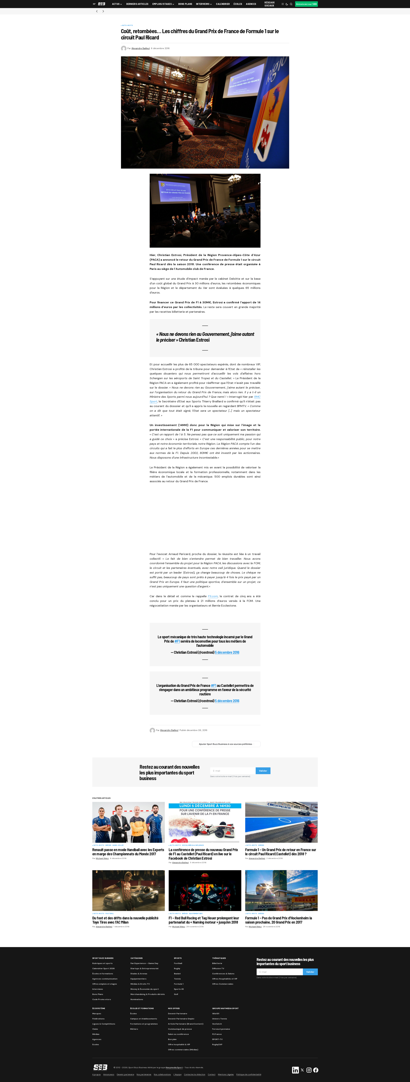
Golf (176, 994)
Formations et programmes (144, 1024)
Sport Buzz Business (102, 958)
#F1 (177, 641)
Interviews (97, 989)
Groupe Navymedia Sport (225, 1008)
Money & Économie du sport (144, 989)
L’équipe (177, 1074)
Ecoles (95, 1044)
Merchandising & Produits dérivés (147, 994)
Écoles (133, 1013)
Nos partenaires (144, 1074)
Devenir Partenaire (177, 1013)
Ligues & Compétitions (103, 1024)
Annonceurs (108, 1074)
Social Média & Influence (193, 845)
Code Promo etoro (101, 999)
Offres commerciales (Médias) (183, 1049)
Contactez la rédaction (194, 1074)
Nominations (136, 999)
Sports (178, 958)
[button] (94, 4)
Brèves (108, 845)
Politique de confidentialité (248, 1074)
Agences (96, 1039)
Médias (95, 1034)
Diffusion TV (218, 968)
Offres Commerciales (222, 984)
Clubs (95, 1029)
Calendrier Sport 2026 (103, 968)
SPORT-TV (217, 1039)
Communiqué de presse (180, 1029)
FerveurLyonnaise (221, 1029)
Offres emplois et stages (104, 984)
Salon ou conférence (178, 1034)
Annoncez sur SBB (306, 4)
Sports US (179, 989)
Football (110, 914)
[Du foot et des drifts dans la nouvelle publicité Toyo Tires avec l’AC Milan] (128, 890)
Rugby (177, 968)
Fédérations (98, 1018)
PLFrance (217, 1034)
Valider (263, 770)
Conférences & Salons (223, 973)
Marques (96, 1013)
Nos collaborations (162, 1074)
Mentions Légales (226, 1074)
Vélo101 (215, 1013)
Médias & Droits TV (140, 984)
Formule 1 (178, 984)
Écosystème (98, 1008)
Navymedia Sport (174, 1067)
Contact (211, 1074)
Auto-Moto (127, 25)
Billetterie (217, 963)
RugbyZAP (217, 1044)
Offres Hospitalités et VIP (224, 979)
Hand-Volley (118, 845)
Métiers (134, 1029)
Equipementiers (196, 914)
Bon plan (172, 1039)
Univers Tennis (219, 1018)
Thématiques (219, 958)
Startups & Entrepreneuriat (144, 968)
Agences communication (104, 979)
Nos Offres (174, 1008)
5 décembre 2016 (227, 652)
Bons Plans (97, 994)
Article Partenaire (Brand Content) (185, 1024)
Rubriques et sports (102, 963)
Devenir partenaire (125, 1074)
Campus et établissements (143, 1018)
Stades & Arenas (138, 973)
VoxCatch (217, 1024)
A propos (96, 1074)
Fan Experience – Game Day (144, 963)
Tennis (177, 979)
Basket (177, 973)
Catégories (136, 958)
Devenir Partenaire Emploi (181, 1018)
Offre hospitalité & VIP (179, 1044)
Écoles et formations (102, 973)
